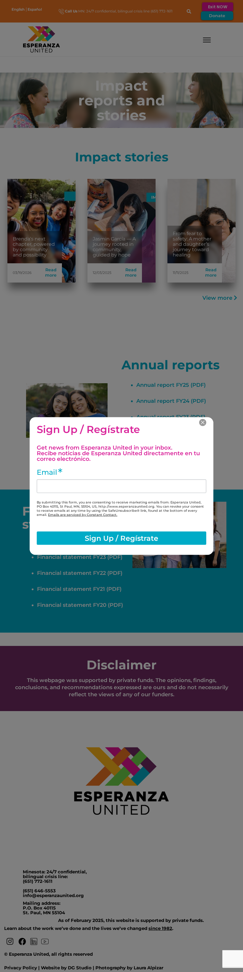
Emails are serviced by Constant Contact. (82, 515)
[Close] (203, 422)
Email (47, 472)
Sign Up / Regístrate (121, 538)
